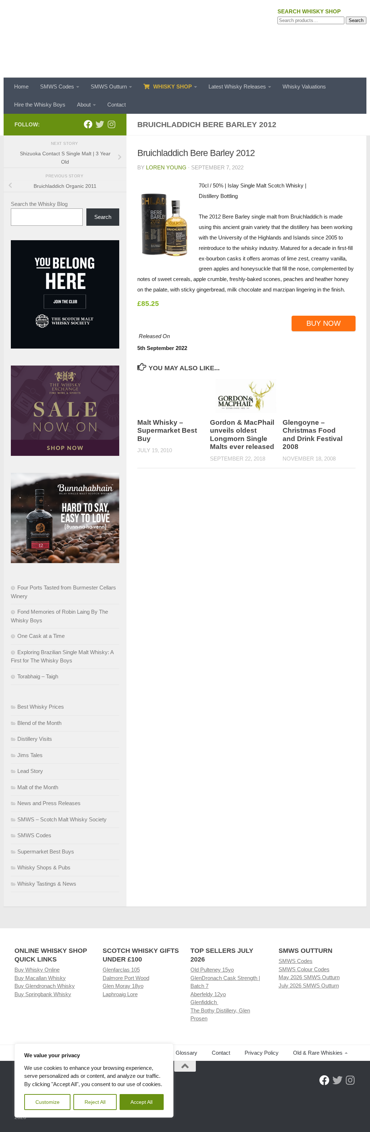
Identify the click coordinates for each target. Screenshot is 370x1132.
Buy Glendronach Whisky (44, 986)
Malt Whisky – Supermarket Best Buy (167, 430)
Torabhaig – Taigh (37, 676)
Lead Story (30, 771)
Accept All (141, 1102)
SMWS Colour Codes (304, 969)
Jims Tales (30, 755)
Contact (116, 104)
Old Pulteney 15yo (212, 970)
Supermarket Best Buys (45, 851)
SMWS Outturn (109, 86)
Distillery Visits (34, 739)
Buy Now (323, 323)
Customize (47, 1102)
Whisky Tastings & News (46, 884)
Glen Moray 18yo (123, 986)
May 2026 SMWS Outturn (309, 977)
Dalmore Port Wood (126, 978)
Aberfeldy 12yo (208, 994)
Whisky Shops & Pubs (43, 867)
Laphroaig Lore (120, 994)
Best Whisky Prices (40, 707)
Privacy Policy (262, 1053)
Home (21, 86)
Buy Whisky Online (37, 970)
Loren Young (166, 167)
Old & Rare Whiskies (318, 1053)
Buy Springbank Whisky (42, 994)
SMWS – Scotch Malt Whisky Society (62, 819)
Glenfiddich (204, 1002)
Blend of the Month (39, 723)
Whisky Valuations (304, 86)
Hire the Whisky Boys (39, 104)
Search (356, 20)
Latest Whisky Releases (237, 86)
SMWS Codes (57, 86)
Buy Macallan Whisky (40, 978)
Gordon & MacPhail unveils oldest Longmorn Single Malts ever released (242, 435)
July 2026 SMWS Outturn (309, 985)
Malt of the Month (37, 787)
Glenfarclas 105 (121, 970)
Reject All (95, 1102)
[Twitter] (99, 124)
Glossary (186, 1053)
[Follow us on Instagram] (111, 124)
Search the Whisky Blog (39, 204)
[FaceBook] (88, 124)
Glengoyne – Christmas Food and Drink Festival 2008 (313, 435)
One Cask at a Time (41, 636)
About (84, 104)
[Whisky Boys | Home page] (185, 38)
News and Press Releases (49, 803)
